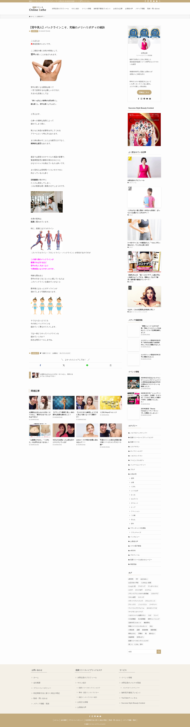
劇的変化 (147, 622)
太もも (133, 519)
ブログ (132, 469)
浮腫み (140, 633)
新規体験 (145, 630)
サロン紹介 (81, 683)
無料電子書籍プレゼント (131, 693)
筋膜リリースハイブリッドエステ (141, 437)
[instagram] (148, 1)
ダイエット (134, 503)
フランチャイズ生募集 (138, 528)
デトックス (132, 604)
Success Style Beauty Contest (133, 703)
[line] (151, 1)
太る (151, 626)
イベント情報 (126, 678)
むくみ (133, 495)
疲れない (152, 633)
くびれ (133, 486)
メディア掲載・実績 (41, 704)
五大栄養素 (141, 619)
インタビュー (135, 537)
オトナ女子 (138, 590)
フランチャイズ (136, 532)
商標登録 (133, 564)
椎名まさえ (132, 633)
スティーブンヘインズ (135, 601)
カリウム (148, 590)
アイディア (141, 586)
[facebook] (145, 1)
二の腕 (133, 515)
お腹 (132, 482)
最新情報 (153, 630)
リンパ (156, 615)
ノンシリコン (142, 604)
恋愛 (138, 630)
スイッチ (141, 597)
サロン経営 (132, 597)
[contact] (156, 1)
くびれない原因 (146, 582)
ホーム (36, 678)
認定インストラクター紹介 (88, 697)
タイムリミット (150, 601)
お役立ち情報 (82, 702)
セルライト (134, 499)
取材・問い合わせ (40, 698)
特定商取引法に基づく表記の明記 (46, 693)
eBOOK (133, 550)
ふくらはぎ (134, 490)
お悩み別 (133, 474)
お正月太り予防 (133, 582)
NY (137, 579)
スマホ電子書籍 (135, 546)
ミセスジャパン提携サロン (137, 615)
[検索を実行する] (159, 652)
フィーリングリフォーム (136, 608)
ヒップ (133, 507)
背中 (132, 523)
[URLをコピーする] (110, 365)
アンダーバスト (153, 586)
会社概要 (36, 683)
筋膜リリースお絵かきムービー (141, 560)
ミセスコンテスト (136, 456)
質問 (132, 478)
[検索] (159, 1)
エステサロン (135, 446)
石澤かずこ (140, 637)
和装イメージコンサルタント (137, 626)
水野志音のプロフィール (87, 678)
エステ (130, 590)
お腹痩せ (55, 353)
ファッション (135, 511)
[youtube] (153, 1)
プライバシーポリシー (42, 688)
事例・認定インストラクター (89, 692)
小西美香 (131, 630)
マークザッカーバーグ (135, 612)
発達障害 (131, 637)
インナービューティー (138, 465)
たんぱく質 (132, 586)
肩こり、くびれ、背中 (135, 644)
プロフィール (135, 555)
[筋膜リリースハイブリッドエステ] (37, 8)
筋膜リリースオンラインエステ (138, 641)
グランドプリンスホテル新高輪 (138, 593)
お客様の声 (35, 31)
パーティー (153, 604)
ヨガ (149, 615)
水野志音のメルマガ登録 (131, 683)
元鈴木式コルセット (134, 622)
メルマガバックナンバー (138, 433)
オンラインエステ (65, 353)
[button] (40, 365)
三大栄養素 (132, 619)
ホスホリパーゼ (152, 608)
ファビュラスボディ (137, 460)
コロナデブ (154, 593)
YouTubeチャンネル (129, 698)
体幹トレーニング (153, 619)
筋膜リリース (46, 353)
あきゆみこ (144, 579)
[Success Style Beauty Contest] (144, 129)
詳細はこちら (144, 92)
